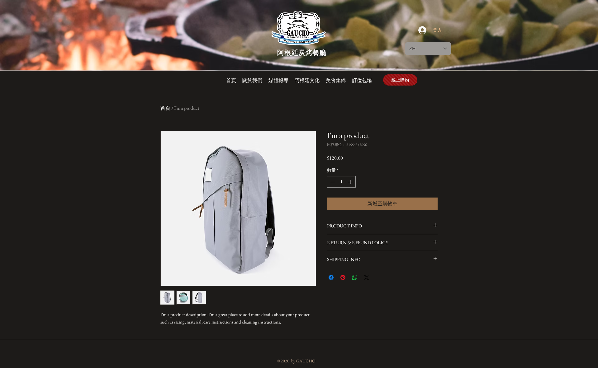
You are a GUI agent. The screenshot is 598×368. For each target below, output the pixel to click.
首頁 (165, 108)
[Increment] (351, 181)
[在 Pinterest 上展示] (343, 277)
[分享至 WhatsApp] (354, 277)
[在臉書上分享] (331, 277)
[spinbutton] (341, 181)
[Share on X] (366, 277)
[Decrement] (332, 181)
